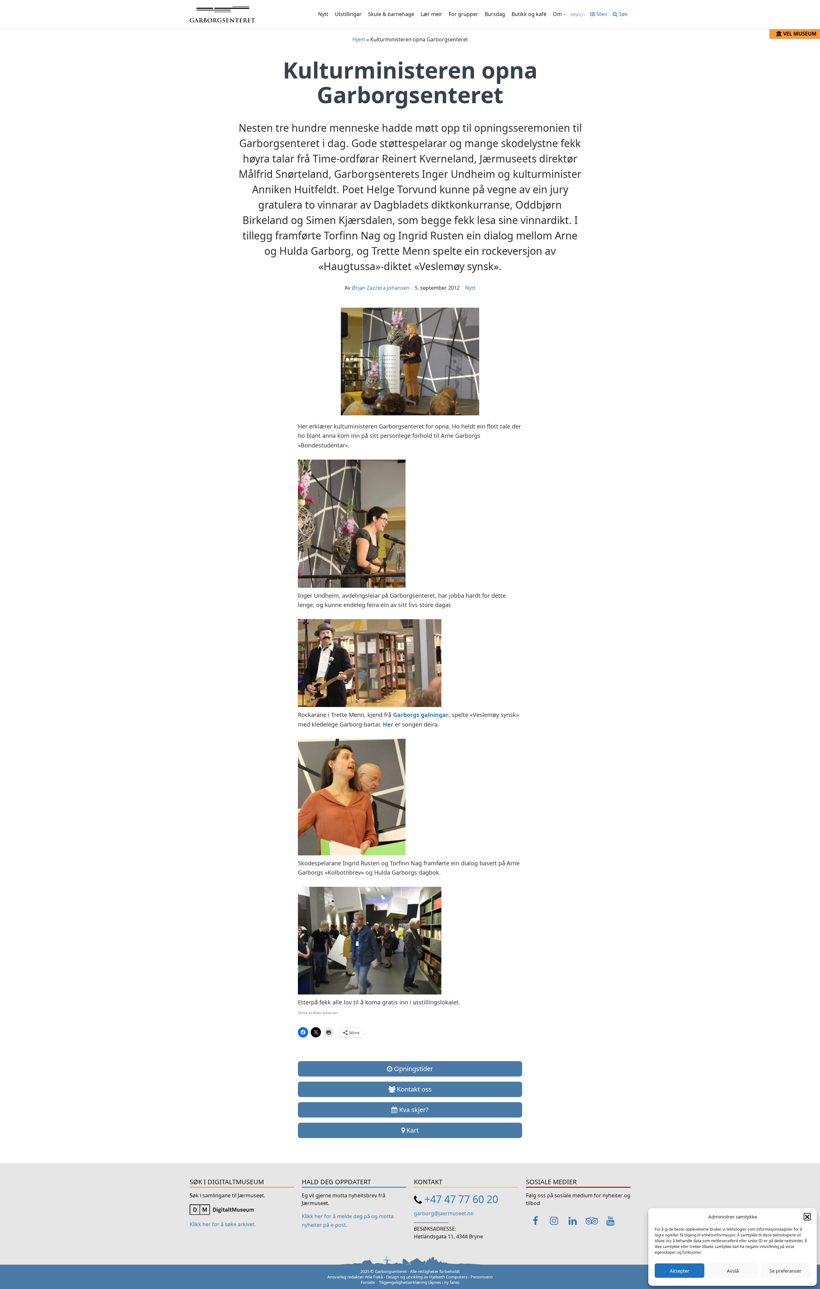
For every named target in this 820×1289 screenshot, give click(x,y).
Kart (412, 1130)
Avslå (733, 1271)
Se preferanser (785, 1271)
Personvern (482, 1277)
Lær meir (431, 14)
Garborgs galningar (420, 715)
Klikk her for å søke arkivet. (223, 1224)
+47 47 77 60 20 (461, 1199)
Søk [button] (623, 14)
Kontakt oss (413, 1089)
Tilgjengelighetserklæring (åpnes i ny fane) (419, 1282)
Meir (601, 14)
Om (557, 14)
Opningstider (412, 1068)
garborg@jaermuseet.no (444, 1213)
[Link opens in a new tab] (222, 1209)
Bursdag (495, 14)
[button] (807, 1216)
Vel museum (799, 33)
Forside (368, 1282)
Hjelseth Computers (448, 1277)
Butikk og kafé (529, 14)
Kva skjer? (413, 1109)
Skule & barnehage (391, 14)
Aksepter (679, 1271)
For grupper (463, 14)
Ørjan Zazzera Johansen (380, 287)
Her (388, 724)
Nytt (323, 14)
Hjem (358, 39)
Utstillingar (348, 14)
